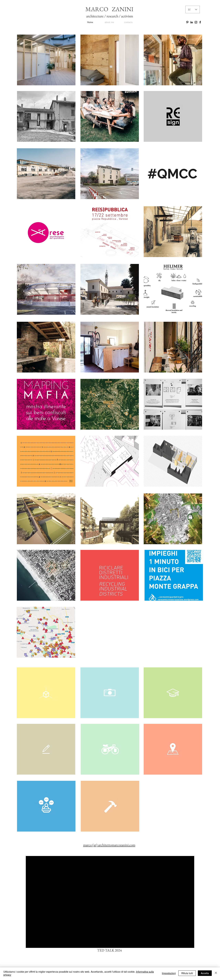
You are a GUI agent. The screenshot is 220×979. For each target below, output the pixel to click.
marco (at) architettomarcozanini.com (109, 845)
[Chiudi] (216, 973)
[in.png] (191, 22)
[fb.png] (200, 22)
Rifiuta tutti (187, 973)
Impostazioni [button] (169, 973)
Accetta (205, 973)
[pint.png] (187, 22)
